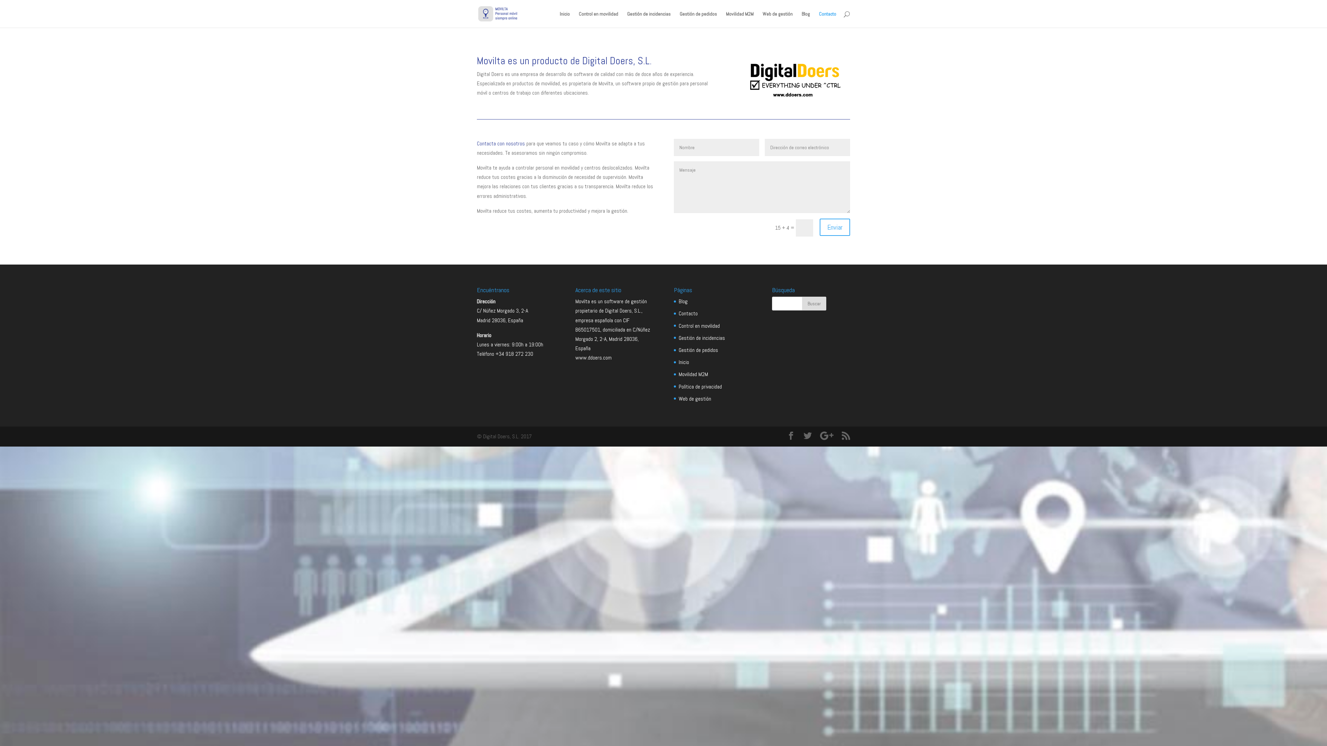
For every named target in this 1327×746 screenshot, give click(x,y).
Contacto (827, 14)
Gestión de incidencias (649, 14)
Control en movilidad (598, 14)
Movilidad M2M (740, 14)
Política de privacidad (700, 386)
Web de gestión (778, 14)
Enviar (835, 227)
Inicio (565, 14)
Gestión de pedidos (698, 14)
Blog (806, 14)
